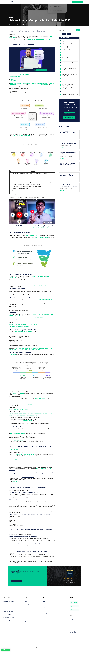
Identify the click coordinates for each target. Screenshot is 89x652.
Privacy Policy (18, 647)
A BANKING (29, 285)
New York (26, 613)
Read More (62, 147)
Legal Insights (45, 613)
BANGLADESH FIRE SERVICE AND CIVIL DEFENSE (18, 409)
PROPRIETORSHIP (13, 82)
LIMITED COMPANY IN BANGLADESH (27, 234)
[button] (5, 650)
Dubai (25, 607)
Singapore (26, 615)
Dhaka (25, 601)
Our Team (44, 604)
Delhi (25, 621)
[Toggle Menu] (6, 2)
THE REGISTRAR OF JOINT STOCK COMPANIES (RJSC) (20, 135)
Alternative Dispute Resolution (9, 608)
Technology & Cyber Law (8, 620)
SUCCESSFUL (13, 354)
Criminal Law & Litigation (8, 611)
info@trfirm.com (69, 113)
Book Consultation (69, 117)
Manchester (26, 618)
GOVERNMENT (13, 346)
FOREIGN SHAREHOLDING (35, 303)
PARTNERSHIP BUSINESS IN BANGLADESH (17, 83)
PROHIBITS (12, 93)
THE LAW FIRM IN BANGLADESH (28, 476)
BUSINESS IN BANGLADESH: (24, 74)
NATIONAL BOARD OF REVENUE (40, 398)
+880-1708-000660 (74, 622)
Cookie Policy (12, 647)
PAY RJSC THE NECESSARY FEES (42, 237)
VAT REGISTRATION (29, 404)
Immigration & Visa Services (8, 617)
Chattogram (26, 604)
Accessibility (5, 647)
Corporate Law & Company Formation (8, 602)
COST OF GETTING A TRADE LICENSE (17, 393)
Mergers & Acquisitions (7, 605)
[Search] (69, 2)
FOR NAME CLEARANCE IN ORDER (32, 235)
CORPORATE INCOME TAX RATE (19, 440)
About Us (44, 601)
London (25, 610)
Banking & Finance (7, 614)
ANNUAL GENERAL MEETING (27, 420)
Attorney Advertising (33, 647)
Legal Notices (25, 647)
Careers (44, 607)
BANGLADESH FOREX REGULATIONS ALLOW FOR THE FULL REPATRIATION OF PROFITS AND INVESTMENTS (29, 434)
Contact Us (45, 610)
